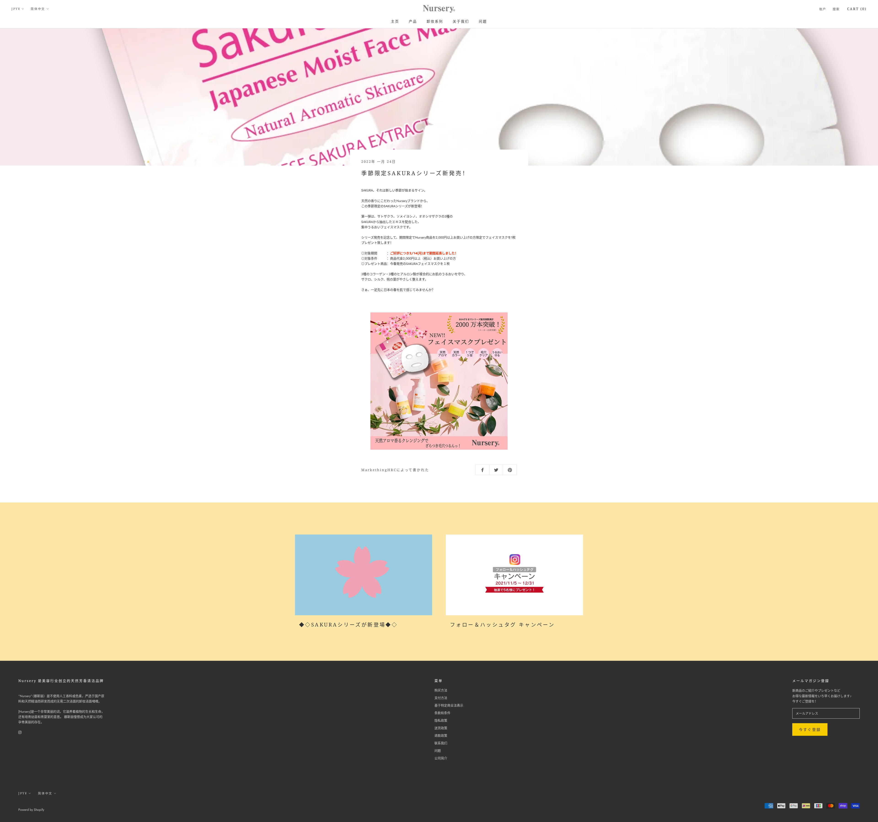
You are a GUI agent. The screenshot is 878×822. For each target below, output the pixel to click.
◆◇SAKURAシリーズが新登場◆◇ (348, 624)
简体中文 (38, 9)
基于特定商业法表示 (448, 705)
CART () (857, 8)
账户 (822, 9)
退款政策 (440, 735)
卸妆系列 (435, 21)
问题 (483, 21)
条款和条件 (442, 713)
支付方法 (440, 698)
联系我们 (440, 743)
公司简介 (440, 758)
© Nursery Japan (34, 803)
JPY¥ (15, 9)
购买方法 (440, 690)
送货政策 (440, 728)
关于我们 (461, 21)
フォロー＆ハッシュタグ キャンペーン (502, 624)
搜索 (836, 9)
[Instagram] (19, 732)
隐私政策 (440, 720)
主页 (395, 21)
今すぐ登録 (810, 729)
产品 (413, 21)
